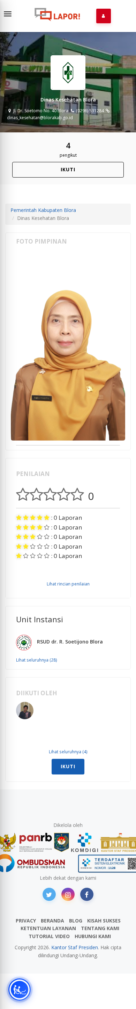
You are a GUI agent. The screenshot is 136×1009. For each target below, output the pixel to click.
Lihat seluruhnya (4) (68, 751)
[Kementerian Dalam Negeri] (61, 842)
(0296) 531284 (89, 111)
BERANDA (52, 920)
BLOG (75, 920)
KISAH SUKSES (104, 920)
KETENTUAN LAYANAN (48, 928)
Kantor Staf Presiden (74, 947)
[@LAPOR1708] (49, 894)
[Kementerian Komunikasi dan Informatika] (84, 842)
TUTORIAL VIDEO (49, 936)
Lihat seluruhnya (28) (36, 660)
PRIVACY (26, 920)
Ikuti (68, 169)
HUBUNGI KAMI (93, 936)
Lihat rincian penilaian (68, 583)
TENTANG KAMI (100, 928)
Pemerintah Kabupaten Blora (43, 210)
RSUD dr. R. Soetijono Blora (70, 641)
